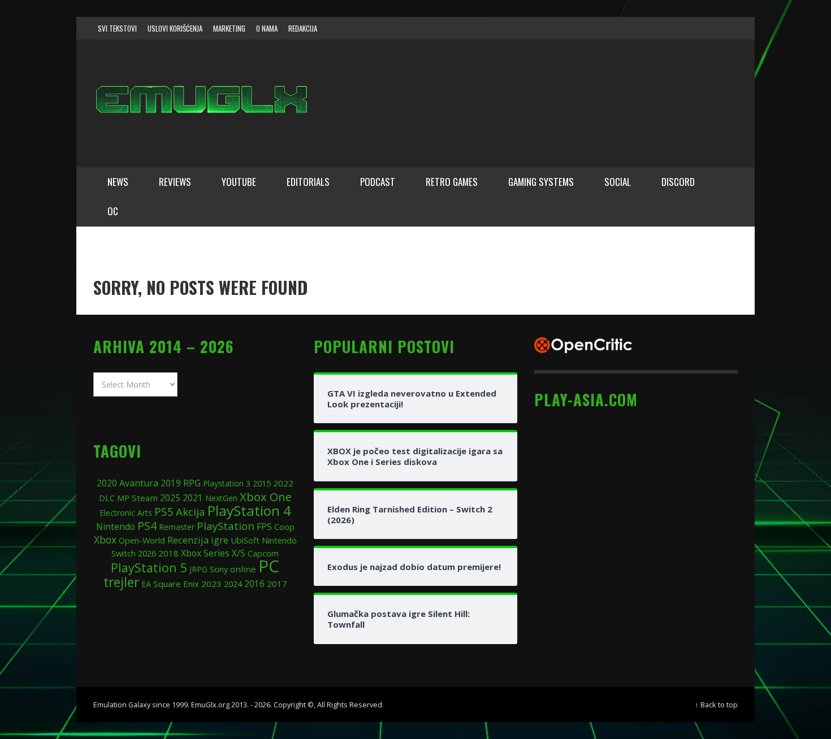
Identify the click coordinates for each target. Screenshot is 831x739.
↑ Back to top (716, 704)
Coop (284, 526)
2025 (170, 498)
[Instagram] (660, 28)
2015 (262, 483)
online (243, 569)
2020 (107, 483)
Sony (219, 569)
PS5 (164, 511)
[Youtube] (703, 28)
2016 (254, 584)
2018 (168, 553)
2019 (171, 483)
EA (146, 584)
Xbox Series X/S (213, 553)
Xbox (105, 539)
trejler (121, 582)
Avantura (138, 483)
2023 (211, 583)
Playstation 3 (226, 483)
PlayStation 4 (249, 510)
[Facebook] (638, 28)
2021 (193, 498)
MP (123, 498)
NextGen (221, 498)
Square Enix (176, 583)
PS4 (147, 525)
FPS (264, 526)
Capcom (263, 553)
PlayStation (225, 526)
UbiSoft (245, 540)
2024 (233, 583)
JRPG (198, 569)
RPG (192, 483)
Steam (145, 497)
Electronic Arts (125, 512)
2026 (147, 553)
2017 (277, 583)
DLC (107, 498)
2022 (283, 483)
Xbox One (266, 497)
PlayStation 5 (149, 567)
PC (268, 565)
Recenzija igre (197, 539)
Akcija (190, 512)
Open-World (142, 540)
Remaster (176, 526)
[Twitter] (681, 28)
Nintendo (115, 527)
